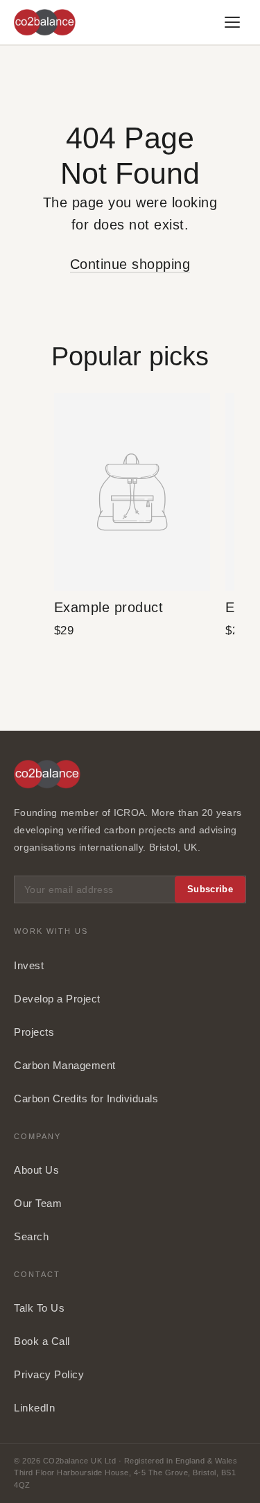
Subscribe (210, 889)
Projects (34, 1032)
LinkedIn (34, 1408)
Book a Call (42, 1341)
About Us (36, 1170)
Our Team (38, 1203)
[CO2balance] (45, 22)
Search (31, 1236)
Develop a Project (57, 999)
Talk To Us (39, 1308)
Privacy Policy (49, 1374)
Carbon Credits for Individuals (86, 1098)
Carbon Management (65, 1065)
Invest (29, 965)
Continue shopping (130, 264)
